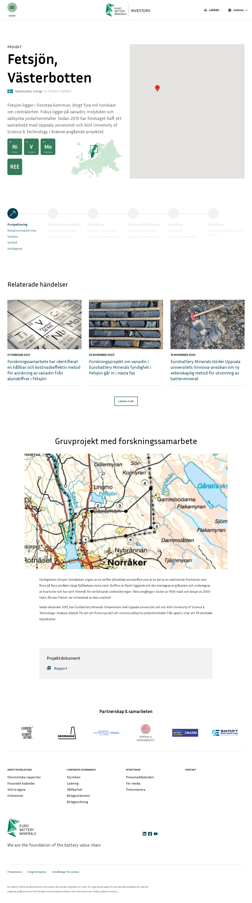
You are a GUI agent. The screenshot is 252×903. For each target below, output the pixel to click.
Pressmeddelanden (140, 777)
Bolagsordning (77, 802)
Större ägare (16, 789)
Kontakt (190, 769)
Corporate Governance (81, 769)
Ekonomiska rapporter (24, 777)
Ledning (73, 783)
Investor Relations (19, 769)
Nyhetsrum (133, 769)
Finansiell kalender (21, 783)
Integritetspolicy (36, 871)
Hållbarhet (74, 789)
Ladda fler (126, 401)
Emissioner (15, 795)
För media (133, 783)
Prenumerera (135, 789)
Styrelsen (74, 777)
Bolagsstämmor (78, 795)
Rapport (57, 668)
